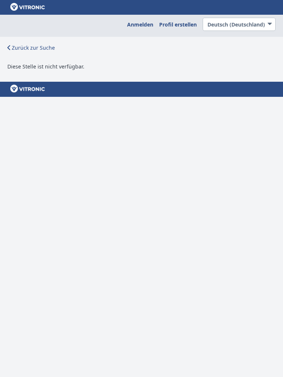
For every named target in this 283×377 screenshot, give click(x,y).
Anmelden (140, 24)
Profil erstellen (178, 24)
